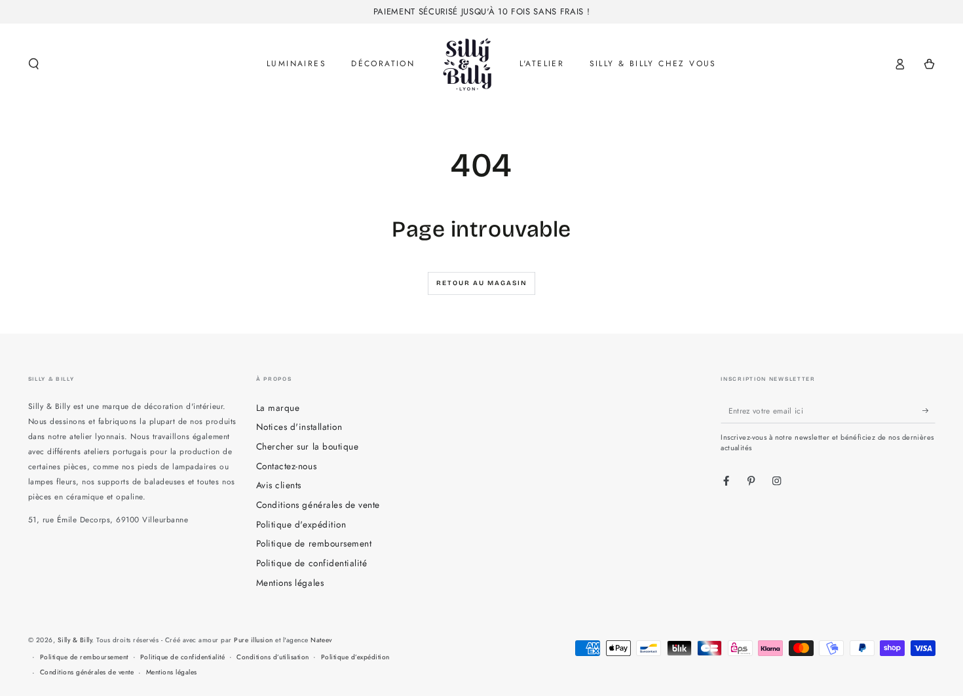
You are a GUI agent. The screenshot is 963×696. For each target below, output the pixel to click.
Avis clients (278, 485)
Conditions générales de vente (318, 504)
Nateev (321, 640)
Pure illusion (253, 640)
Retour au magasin (481, 283)
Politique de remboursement (313, 543)
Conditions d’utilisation (272, 657)
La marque (278, 407)
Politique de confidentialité (311, 563)
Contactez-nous (286, 466)
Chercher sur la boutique (307, 446)
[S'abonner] (928, 410)
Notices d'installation (299, 426)
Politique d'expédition (301, 524)
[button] (34, 64)
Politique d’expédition (355, 657)
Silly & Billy (75, 640)
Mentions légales (290, 582)
